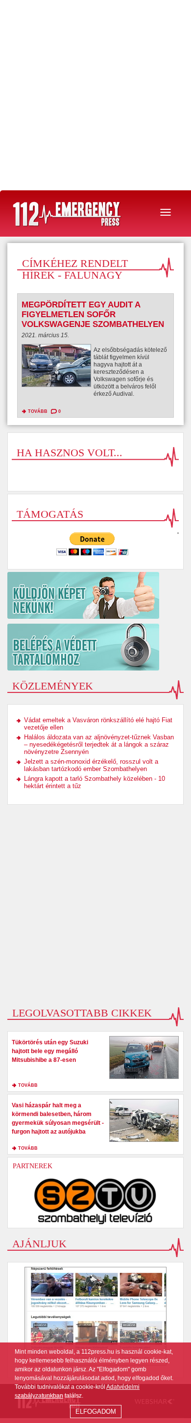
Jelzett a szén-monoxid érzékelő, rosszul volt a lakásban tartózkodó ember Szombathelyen (91, 765)
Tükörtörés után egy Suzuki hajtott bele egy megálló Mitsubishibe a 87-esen (50, 1051)
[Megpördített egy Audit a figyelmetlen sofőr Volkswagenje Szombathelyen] (56, 368)
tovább (38, 411)
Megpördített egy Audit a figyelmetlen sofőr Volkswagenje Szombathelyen (93, 314)
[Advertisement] (95, 95)
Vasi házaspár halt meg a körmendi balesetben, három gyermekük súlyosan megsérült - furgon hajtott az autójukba (58, 1118)
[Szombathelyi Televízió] (95, 1201)
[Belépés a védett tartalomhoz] (95, 647)
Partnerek (32, 1166)
